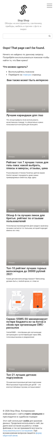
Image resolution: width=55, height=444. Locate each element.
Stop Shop (23, 20)
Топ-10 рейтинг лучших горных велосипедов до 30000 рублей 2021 (26, 271)
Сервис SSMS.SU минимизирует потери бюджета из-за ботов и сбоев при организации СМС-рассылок (27, 323)
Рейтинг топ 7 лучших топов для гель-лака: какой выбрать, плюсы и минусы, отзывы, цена (27, 165)
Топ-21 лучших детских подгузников (21, 376)
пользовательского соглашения (18, 431)
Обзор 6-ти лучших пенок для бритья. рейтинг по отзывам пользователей (25, 218)
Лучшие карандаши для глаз (24, 115)
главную (27, 74)
